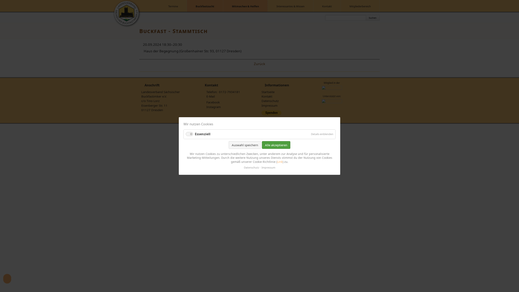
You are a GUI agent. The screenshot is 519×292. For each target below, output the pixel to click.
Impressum (268, 167)
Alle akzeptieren (276, 145)
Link (280, 162)
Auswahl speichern (245, 145)
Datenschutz (251, 167)
